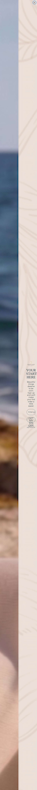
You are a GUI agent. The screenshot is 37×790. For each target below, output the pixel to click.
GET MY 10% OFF (31, 419)
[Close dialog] (34, 2)
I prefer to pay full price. (31, 426)
